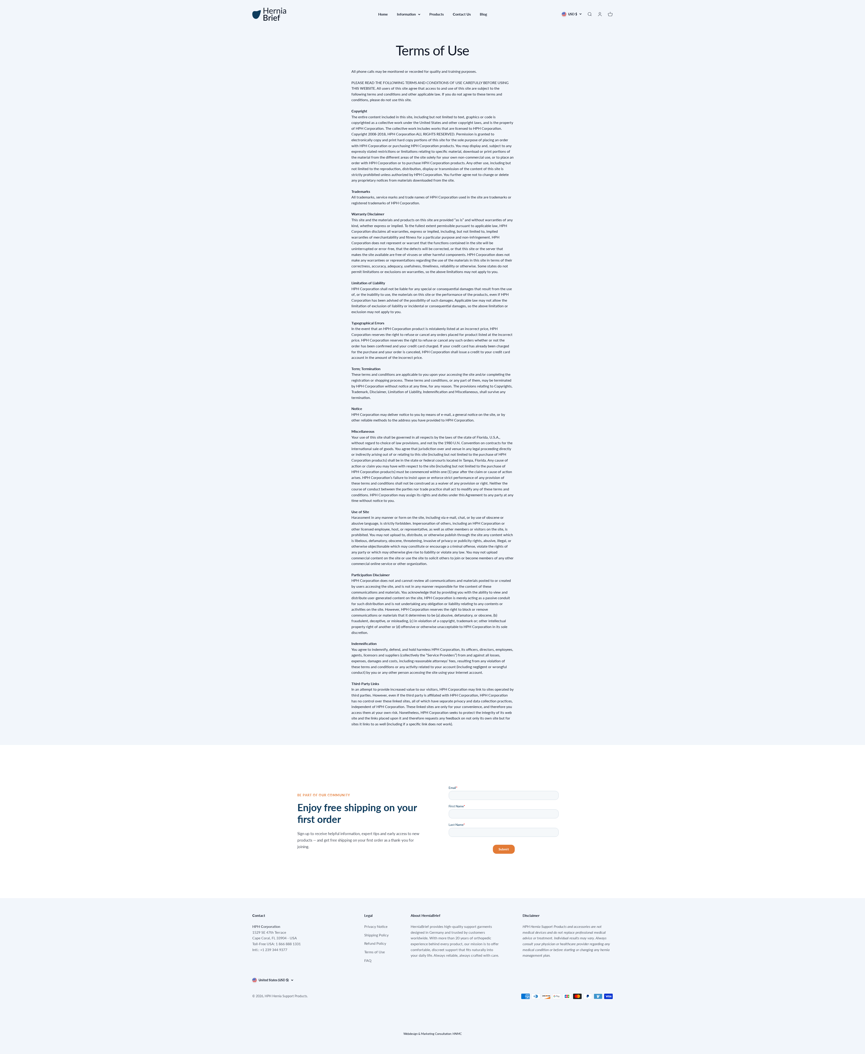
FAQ (367, 960)
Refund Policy (375, 943)
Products (436, 14)
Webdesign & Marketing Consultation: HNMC (432, 1034)
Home (383, 14)
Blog (483, 14)
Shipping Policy (376, 935)
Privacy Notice (375, 926)
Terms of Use (374, 952)
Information (406, 14)
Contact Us (462, 14)
